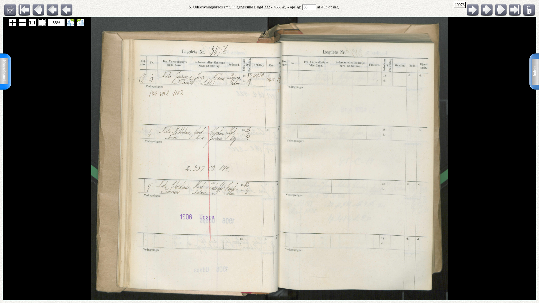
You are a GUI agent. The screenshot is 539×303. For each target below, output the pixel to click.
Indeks (535, 71)
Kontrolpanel (4, 70)
